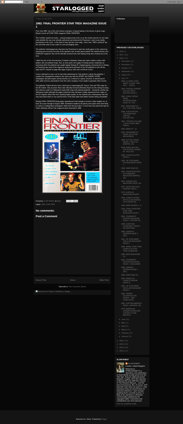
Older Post (104, 280)
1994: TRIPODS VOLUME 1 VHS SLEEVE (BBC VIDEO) (131, 123)
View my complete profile (126, 404)
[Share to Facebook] (74, 201)
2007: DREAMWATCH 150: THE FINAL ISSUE (131, 107)
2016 (121, 58)
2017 (121, 55)
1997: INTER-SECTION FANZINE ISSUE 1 (130, 188)
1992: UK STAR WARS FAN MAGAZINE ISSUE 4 (131, 163)
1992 (43, 204)
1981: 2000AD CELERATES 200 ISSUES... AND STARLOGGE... (128, 297)
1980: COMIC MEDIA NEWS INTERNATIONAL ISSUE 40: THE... (129, 99)
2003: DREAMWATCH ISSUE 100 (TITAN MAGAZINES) (129, 134)
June (124, 319)
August (124, 75)
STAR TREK (50, 204)
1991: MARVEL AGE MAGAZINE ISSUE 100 (131, 182)
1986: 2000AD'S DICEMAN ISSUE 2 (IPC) (129, 234)
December (126, 61)
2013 (121, 347)
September (126, 71)
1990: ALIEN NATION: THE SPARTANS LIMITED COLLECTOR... (129, 115)
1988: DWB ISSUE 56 (129, 168)
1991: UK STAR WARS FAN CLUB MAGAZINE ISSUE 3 (131, 241)
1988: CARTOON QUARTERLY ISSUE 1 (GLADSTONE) (130, 226)
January (125, 336)
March (124, 330)
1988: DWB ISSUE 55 (129, 275)
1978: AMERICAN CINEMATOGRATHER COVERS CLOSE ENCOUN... (130, 312)
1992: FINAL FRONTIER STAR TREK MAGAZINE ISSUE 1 (130, 211)
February (125, 333)
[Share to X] (72, 201)
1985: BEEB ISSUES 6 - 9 (131, 205)
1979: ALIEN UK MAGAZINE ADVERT (130, 193)
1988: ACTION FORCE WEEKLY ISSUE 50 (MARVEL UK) (130, 142)
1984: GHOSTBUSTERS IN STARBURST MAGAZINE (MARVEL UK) (130, 175)
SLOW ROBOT (134, 363)
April (123, 326)
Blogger (104, 419)
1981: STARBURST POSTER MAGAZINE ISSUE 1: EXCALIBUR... (131, 262)
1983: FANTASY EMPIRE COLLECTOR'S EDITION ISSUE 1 (131, 91)
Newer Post (41, 280)
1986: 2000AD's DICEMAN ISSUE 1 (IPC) (129, 269)
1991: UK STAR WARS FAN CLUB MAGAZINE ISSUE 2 (131, 288)
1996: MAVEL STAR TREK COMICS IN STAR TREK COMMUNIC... (131, 249)
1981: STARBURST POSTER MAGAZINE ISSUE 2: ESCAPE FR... (131, 218)
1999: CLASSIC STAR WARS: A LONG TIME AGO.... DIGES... (130, 83)
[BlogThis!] (69, 201)
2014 (121, 344)
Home (72, 280)
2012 (121, 351)
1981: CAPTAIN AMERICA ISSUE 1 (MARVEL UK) (131, 304)
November (126, 64)
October (125, 68)
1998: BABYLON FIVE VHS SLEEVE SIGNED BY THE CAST (131, 149)
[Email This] (67, 201)
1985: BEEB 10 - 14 (129, 129)
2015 (121, 341)
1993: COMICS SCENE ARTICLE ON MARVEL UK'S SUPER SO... (131, 200)
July (123, 78)
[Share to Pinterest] (77, 201)
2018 (121, 51)
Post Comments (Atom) (77, 287)
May (123, 323)
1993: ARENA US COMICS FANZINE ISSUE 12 (129, 280)
